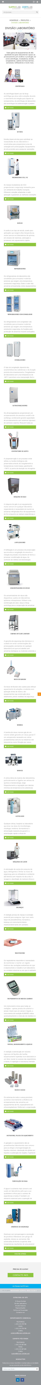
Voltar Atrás (20, 1254)
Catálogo (39, 694)
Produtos (25, 20)
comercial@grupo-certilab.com (20, 1333)
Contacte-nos (20, 1275)
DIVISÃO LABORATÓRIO (20, 23)
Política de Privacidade (20, 1310)
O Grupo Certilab (20, 1301)
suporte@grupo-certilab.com (20, 1353)
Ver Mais (10, 108)
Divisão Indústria (20, 1306)
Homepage (14, 20)
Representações (20, 1308)
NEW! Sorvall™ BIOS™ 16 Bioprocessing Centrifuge (20, 1291)
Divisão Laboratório (20, 1303)
